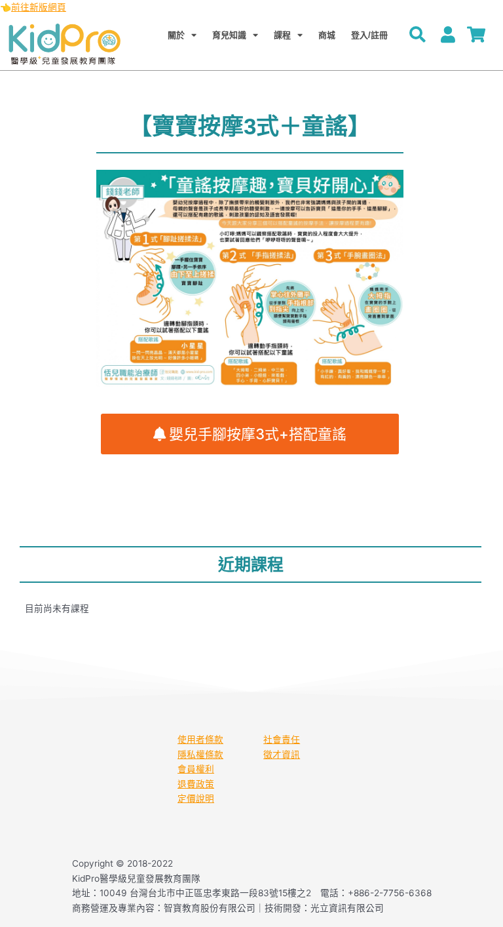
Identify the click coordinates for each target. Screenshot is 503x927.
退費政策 (195, 784)
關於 (176, 35)
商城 (326, 35)
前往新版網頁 (38, 7)
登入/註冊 (369, 35)
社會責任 (281, 739)
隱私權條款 (200, 754)
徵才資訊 (281, 754)
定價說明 (195, 798)
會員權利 (195, 769)
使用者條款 (200, 739)
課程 (282, 35)
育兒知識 (229, 35)
